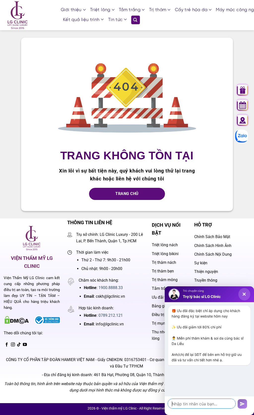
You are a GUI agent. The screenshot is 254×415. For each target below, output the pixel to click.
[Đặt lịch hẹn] (242, 105)
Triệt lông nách (165, 245)
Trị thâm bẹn (163, 271)
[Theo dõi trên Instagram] (13, 344)
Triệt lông (100, 10)
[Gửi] (242, 404)
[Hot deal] (242, 90)
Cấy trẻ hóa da (191, 10)
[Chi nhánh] (242, 120)
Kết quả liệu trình (81, 20)
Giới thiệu (71, 10)
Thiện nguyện (206, 271)
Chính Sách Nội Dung (213, 254)
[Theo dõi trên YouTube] (25, 344)
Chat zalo (239, 136)
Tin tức (115, 20)
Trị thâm (157, 10)
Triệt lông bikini (165, 253)
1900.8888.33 (110, 287)
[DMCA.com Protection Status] (16, 320)
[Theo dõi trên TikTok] (19, 344)
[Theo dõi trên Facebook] (7, 344)
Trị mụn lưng (163, 323)
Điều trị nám (162, 314)
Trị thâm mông (165, 279)
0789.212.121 (110, 315)
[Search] (135, 20)
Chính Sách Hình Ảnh (212, 245)
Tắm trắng (129, 10)
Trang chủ (126, 194)
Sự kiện (200, 263)
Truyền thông (205, 280)
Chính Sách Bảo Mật (212, 236)
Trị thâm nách (164, 262)
